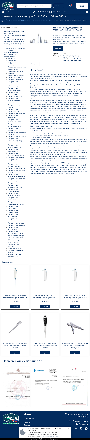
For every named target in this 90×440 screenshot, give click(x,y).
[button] (86, 11)
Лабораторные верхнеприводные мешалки (14, 101)
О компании (29, 419)
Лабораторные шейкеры (16, 223)
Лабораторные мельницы (17, 136)
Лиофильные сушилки (15, 238)
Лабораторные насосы (16, 157)
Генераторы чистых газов (17, 67)
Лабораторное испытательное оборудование (13, 84)
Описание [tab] (34, 64)
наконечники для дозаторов (72, 60)
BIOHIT (65, 58)
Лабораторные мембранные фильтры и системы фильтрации (16, 141)
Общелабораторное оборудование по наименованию (23, 20)
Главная (3, 20)
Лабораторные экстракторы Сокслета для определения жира (16, 234)
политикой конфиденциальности (50, 436)
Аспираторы (12, 58)
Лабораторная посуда (15, 79)
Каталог (27, 422)
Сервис (27, 425)
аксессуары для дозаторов (77, 58)
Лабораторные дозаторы (47, 20)
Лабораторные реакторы (16, 168)
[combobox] (34, 6)
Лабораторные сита (15, 183)
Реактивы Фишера (14, 248)
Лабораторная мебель (15, 77)
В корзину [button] (15, 306)
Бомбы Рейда (12, 61)
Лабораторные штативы (16, 225)
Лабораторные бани (15, 96)
